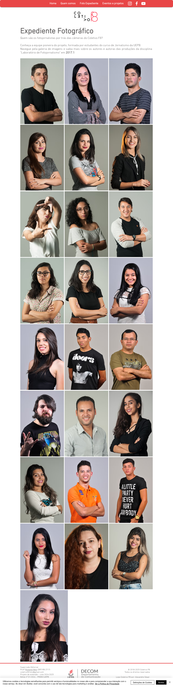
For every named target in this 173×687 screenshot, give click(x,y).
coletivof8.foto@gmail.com (32, 672)
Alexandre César (142, 677)
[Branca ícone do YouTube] (143, 3)
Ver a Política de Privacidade (107, 683)
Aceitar (161, 682)
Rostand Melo (31, 670)
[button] (89, 3)
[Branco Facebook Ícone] (136, 3)
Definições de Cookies (142, 682)
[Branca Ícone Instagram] (129, 3)
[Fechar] (169, 682)
